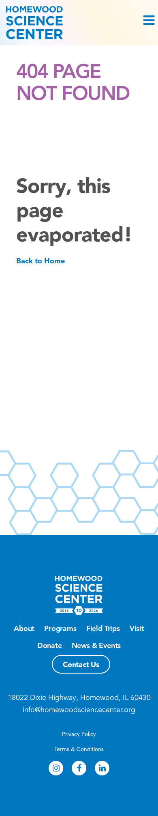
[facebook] (79, 768)
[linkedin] (102, 768)
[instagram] (56, 768)
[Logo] (79, 22)
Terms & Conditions (79, 749)
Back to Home (40, 260)
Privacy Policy (79, 734)
